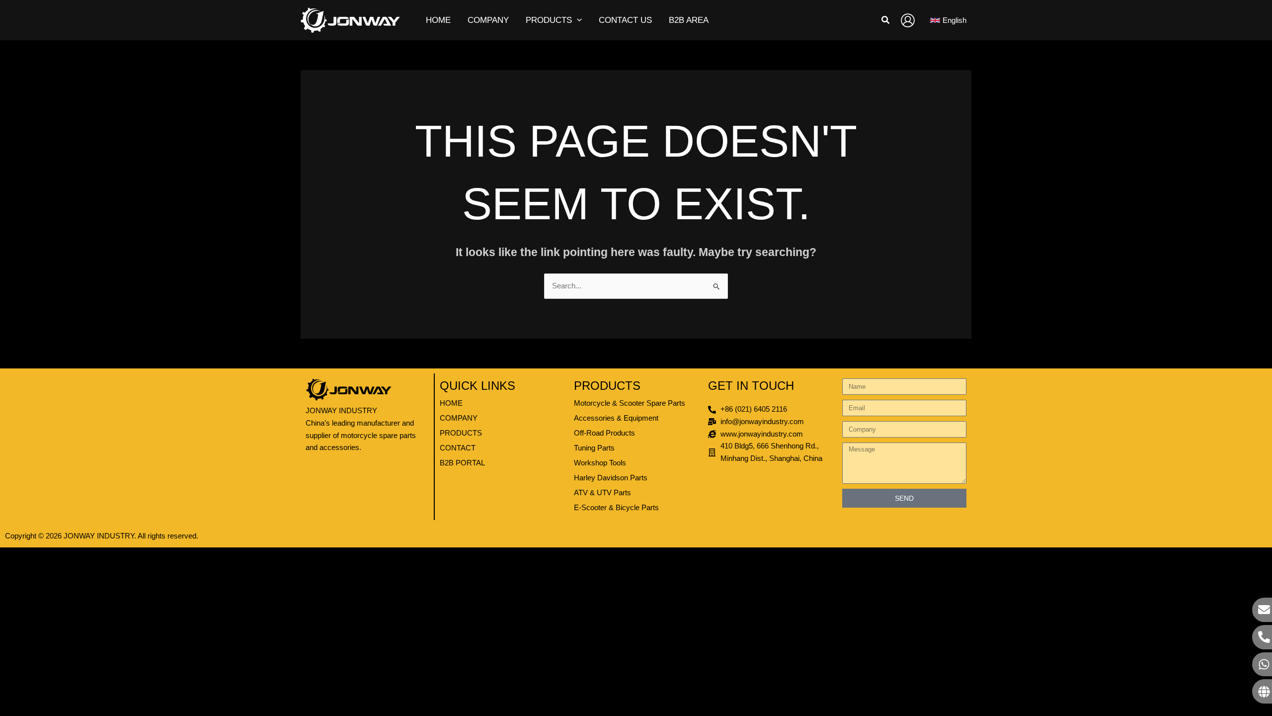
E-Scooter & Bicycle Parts (616, 507)
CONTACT (458, 448)
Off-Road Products (604, 433)
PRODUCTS (461, 433)
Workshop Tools (600, 462)
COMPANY (458, 418)
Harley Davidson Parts (610, 477)
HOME (451, 403)
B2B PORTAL (462, 462)
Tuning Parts (594, 448)
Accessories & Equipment (616, 418)
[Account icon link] (907, 20)
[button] (577, 20)
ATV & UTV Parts (602, 492)
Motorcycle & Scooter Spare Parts (629, 403)
